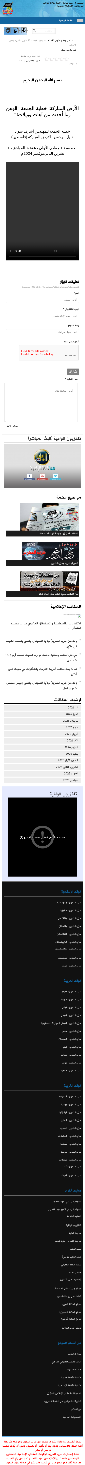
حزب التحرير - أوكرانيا (70, 1112)
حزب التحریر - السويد (70, 1128)
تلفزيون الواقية (63, 794)
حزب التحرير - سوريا (71, 999)
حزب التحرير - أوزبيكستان (68, 942)
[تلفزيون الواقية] (15, 34)
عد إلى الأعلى (12, 426)
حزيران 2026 (70, 720)
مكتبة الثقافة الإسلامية (69, 1385)
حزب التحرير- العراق (71, 991)
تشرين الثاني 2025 (67, 767)
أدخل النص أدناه (71, 341)
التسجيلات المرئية (72, 1417)
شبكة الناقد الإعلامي (71, 1264)
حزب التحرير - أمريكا (71, 1175)
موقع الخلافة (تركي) (71, 1318)
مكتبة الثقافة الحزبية (70, 1377)
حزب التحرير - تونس (71, 1062)
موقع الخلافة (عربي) (71, 1304)
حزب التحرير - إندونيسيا (69, 902)
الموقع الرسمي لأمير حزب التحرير (65, 1209)
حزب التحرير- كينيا (72, 1046)
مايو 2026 (72, 727)
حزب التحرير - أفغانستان (69, 934)
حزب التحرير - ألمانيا (71, 1120)
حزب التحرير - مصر (71, 1031)
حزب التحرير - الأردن (71, 1015)
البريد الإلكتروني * (71, 309)
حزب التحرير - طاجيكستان (68, 948)
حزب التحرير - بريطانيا (70, 1159)
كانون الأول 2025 (68, 760)
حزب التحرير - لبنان (71, 1007)
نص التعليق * (71, 379)
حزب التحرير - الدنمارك (69, 1136)
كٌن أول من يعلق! (68, 50)
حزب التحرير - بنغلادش (69, 918)
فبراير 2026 (71, 747)
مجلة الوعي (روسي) (71, 1256)
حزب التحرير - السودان (70, 1039)
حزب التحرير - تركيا (71, 965)
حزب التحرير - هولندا (70, 1144)
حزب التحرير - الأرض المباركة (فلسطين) (61, 1023)
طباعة (23, 56)
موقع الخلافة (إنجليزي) (70, 1312)
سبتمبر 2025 (70, 780)
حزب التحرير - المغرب (70, 1070)
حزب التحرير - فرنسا (71, 1151)
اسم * (76, 293)
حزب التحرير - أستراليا (70, 1096)
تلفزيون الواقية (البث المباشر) (54, 438)
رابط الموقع (73, 325)
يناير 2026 (72, 753)
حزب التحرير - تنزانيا (71, 1054)
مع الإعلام (76, 1409)
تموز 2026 (72, 714)
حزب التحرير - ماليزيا (70, 910)
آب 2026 (73, 707)
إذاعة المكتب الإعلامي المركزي (66, 1361)
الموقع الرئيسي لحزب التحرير (67, 1201)
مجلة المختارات (73, 1369)
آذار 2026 (72, 740)
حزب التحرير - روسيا (71, 1104)
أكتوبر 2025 (71, 773)
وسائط (22, 61)
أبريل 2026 (71, 734)
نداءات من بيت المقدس (69, 1296)
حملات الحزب (74, 1353)
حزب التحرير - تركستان (69, 957)
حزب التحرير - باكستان (70, 926)
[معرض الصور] (7, 34)
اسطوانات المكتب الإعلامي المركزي (64, 1393)
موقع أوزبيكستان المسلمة (68, 1288)
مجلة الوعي (75, 1248)
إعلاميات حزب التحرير (70, 1279)
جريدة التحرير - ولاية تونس (67, 1241)
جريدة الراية (75, 1233)
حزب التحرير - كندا (72, 1166)
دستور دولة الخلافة (71, 1327)
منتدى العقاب (74, 1272)
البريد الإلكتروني (33, 61)
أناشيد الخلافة (74, 1216)
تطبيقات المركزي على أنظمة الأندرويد (62, 1401)
